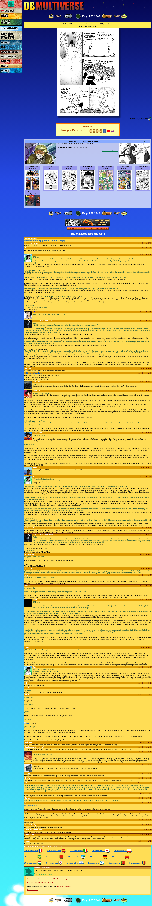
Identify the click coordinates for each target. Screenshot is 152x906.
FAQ (3, 47)
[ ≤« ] (58, 16)
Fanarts (5, 42)
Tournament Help (10, 52)
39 (94, 131)
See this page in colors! (139, 119)
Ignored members (32, 890)
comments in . (33, 851)
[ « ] (68, 16)
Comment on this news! (110, 151)
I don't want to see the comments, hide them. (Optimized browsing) (88, 228)
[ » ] (107, 16)
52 (97, 131)
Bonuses (5, 61)
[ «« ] (51, 16)
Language (9, 10)
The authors (9, 28)
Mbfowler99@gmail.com (33, 373)
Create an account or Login (43, 874)
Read (5, 22)
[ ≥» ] (117, 16)
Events (4, 66)
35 (91, 131)
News (4, 16)
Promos (5, 70)
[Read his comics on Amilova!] (112, 131)
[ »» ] (124, 16)
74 (101, 131)
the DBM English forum (64, 886)
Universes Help (8, 56)
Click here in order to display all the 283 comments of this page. (45, 241)
